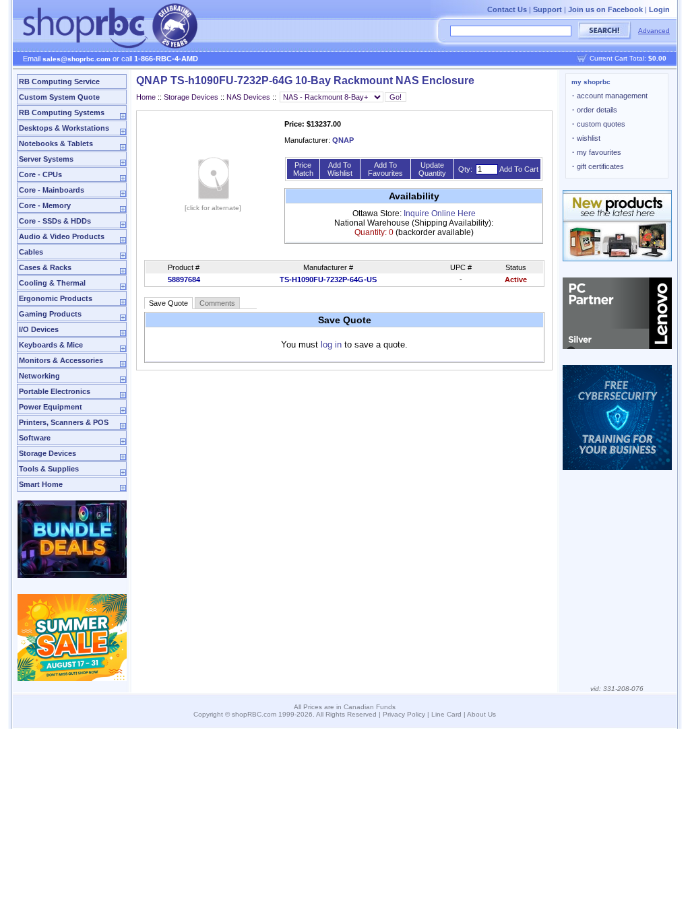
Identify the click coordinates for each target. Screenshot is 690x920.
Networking (39, 376)
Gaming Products (50, 314)
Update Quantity (432, 169)
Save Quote (168, 303)
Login (659, 9)
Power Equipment (50, 407)
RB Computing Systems (61, 112)
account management (610, 96)
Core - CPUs (40, 174)
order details (594, 110)
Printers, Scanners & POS (63, 422)
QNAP (343, 140)
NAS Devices (248, 97)
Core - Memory (45, 205)
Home (146, 97)
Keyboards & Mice (51, 345)
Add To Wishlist (339, 169)
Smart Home (41, 484)
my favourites (596, 152)
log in (331, 344)
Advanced (654, 30)
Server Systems (46, 159)
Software (35, 438)
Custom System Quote (59, 97)
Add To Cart (518, 169)
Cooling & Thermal (52, 283)
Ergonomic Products (55, 298)
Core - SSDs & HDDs (55, 221)
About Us (481, 714)
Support (547, 9)
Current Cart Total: (628, 58)
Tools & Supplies (49, 469)
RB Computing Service (59, 81)
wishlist (586, 138)
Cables (31, 252)
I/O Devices (39, 329)
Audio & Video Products (61, 236)
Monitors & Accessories (61, 360)
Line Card (446, 714)
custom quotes (598, 124)
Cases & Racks (45, 267)
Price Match (303, 169)
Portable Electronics (54, 391)
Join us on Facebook (605, 9)
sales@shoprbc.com (76, 59)
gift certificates (598, 166)
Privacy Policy (404, 714)
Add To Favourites (385, 169)
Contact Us (507, 9)
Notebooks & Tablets (56, 143)
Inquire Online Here (440, 213)
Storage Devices (47, 453)
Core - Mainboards (51, 190)
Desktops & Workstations (64, 128)
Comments (217, 303)
